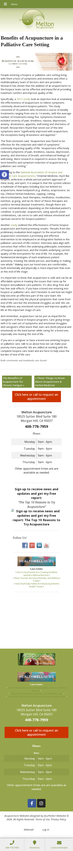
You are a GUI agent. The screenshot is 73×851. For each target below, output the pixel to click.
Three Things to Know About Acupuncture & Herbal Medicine (50, 381)
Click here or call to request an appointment (36, 396)
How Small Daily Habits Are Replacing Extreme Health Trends (37, 585)
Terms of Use (42, 819)
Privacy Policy (58, 819)
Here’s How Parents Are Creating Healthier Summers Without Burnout (37, 574)
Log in (45, 829)
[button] (4, 174)
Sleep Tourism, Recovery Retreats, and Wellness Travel (37, 579)
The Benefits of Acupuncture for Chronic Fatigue (13, 381)
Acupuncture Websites (16, 815)
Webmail (29, 829)
